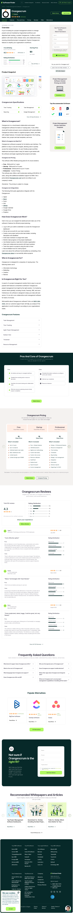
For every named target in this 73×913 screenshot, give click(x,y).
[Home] (8, 2)
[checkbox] (53, 50)
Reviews (36, 20)
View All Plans (34, 63)
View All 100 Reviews (35, 644)
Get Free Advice (51, 772)
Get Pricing (66, 13)
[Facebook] (51, 892)
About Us (40, 877)
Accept (11, 909)
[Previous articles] (3, 446)
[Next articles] (69, 446)
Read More (12, 720)
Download (59, 95)
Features (12, 20)
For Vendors (37, 2)
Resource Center (45, 2)
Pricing (29, 20)
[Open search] (21, 2)
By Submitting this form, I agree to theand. (51, 769)
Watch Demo (55, 13)
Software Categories (29, 2)
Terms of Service (57, 50)
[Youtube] (60, 892)
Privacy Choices (42, 884)
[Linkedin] (54, 892)
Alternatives (49, 20)
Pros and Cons (21, 20)
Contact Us (40, 879)
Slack (5, 199)
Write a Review (54, 2)
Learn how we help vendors (59, 67)
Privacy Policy (64, 50)
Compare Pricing (42, 478)
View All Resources (35, 832)
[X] (57, 892)
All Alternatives (36, 729)
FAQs (42, 20)
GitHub (5, 205)
